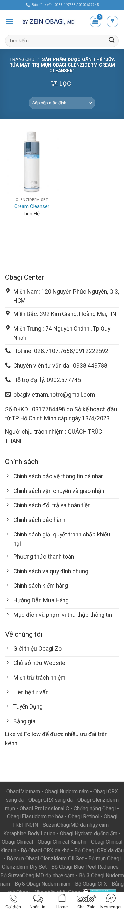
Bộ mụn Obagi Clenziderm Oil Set (45, 858)
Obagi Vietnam (23, 791)
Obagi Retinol (83, 816)
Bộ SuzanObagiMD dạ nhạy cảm (37, 875)
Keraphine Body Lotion (29, 833)
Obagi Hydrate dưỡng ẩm (88, 833)
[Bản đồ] (112, 21)
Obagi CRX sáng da (50, 800)
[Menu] (9, 21)
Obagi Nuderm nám (67, 791)
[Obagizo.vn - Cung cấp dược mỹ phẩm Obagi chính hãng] (51, 21)
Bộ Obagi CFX (91, 884)
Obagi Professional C (45, 808)
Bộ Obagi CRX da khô (45, 850)
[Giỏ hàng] (95, 21)
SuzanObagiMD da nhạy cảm (76, 825)
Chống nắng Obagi (95, 808)
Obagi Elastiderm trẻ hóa (35, 816)
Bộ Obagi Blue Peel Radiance (85, 867)
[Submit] (111, 41)
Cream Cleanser (31, 206)
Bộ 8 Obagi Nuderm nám (42, 884)
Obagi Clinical (17, 842)
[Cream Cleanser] (32, 161)
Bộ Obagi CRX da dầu (99, 850)
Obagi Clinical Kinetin (62, 842)
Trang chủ (21, 59)
